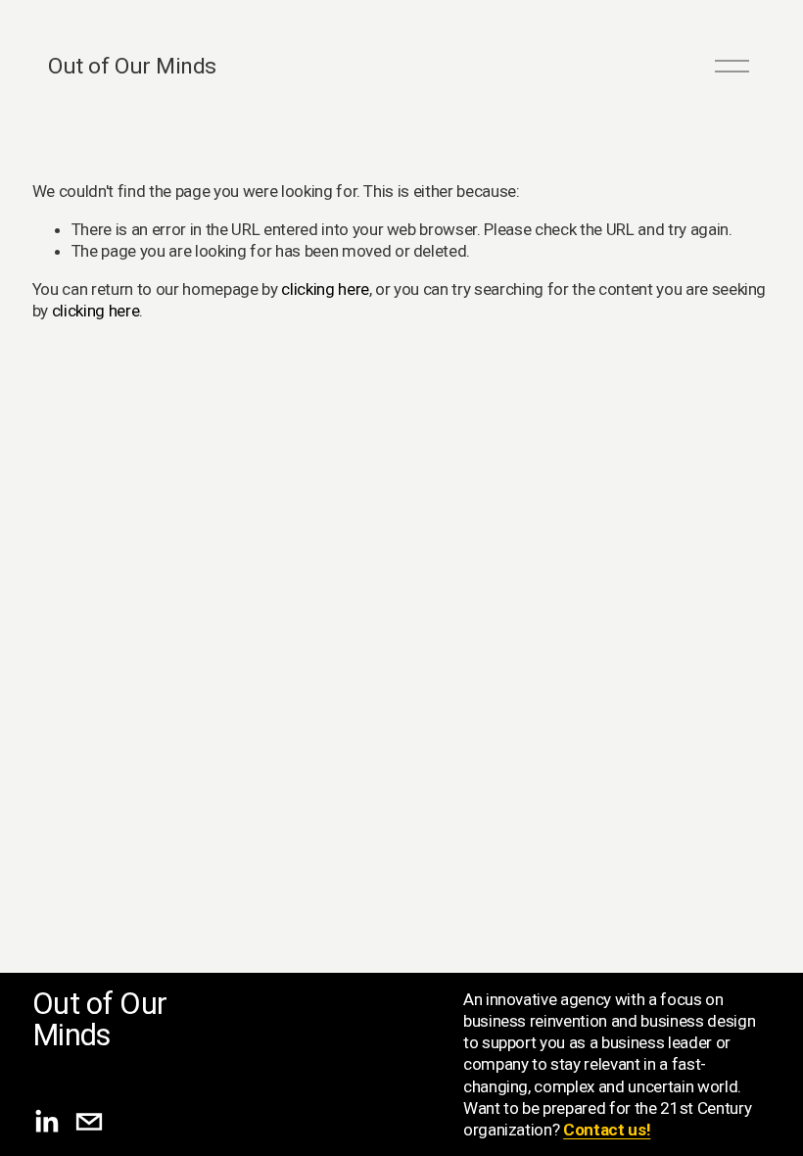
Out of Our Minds (132, 66)
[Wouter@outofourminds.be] (89, 1121)
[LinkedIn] (46, 1121)
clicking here (325, 289)
